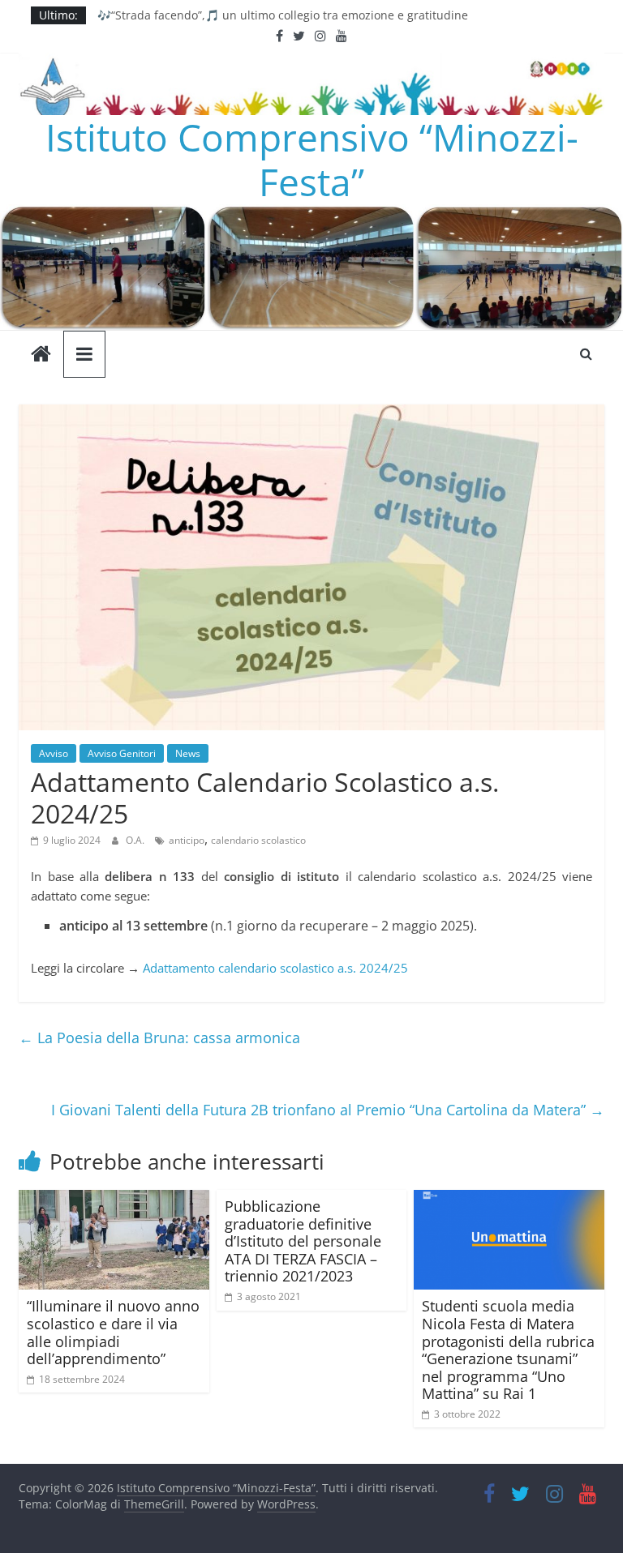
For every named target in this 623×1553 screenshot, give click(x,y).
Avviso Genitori (122, 753)
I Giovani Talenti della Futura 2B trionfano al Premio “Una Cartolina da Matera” (327, 1109)
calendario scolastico (258, 840)
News (187, 753)
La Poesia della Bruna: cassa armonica (159, 1037)
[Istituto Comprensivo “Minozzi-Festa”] (311, 214)
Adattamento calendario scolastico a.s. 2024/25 (275, 968)
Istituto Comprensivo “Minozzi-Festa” (311, 159)
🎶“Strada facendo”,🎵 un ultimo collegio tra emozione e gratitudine (282, 18)
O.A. (136, 840)
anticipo (186, 840)
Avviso (53, 753)
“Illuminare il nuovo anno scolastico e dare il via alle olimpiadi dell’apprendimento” (113, 1332)
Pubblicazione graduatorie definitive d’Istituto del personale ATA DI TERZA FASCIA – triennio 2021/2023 (303, 1241)
